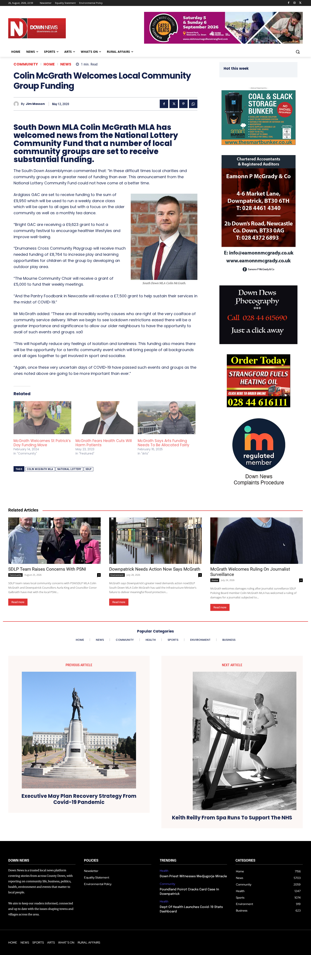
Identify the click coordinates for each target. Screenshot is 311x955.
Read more (17, 602)
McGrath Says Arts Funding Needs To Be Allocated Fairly (163, 443)
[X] (300, 3)
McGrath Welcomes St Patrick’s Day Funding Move (42, 443)
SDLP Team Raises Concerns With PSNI (47, 569)
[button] (298, 52)
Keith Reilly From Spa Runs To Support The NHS (232, 818)
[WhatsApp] (193, 104)
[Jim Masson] (17, 104)
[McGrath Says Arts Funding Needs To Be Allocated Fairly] (166, 417)
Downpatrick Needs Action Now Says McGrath (154, 569)
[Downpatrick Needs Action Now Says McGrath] (155, 540)
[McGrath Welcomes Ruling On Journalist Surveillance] (256, 540)
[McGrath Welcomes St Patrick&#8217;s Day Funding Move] (42, 417)
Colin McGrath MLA (40, 469)
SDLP (88, 469)
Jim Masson (35, 104)
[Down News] (52, 28)
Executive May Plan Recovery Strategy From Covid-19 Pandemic (79, 799)
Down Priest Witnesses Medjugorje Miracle (193, 876)
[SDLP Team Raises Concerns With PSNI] (54, 540)
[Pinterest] (183, 104)
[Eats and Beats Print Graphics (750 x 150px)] (223, 42)
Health (164, 871)
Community (26, 64)
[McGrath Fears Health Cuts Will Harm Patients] (104, 417)
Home (49, 64)
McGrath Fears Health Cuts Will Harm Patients (104, 443)
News (66, 64)
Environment (117, 574)
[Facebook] (288, 3)
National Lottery (69, 469)
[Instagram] (294, 3)
